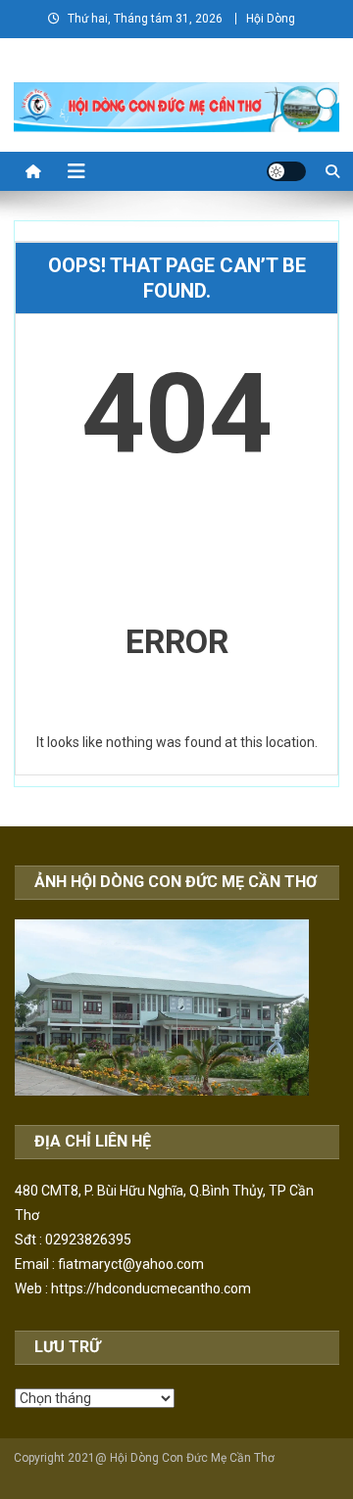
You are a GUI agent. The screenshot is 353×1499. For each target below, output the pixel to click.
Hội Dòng (270, 18)
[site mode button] (286, 171)
